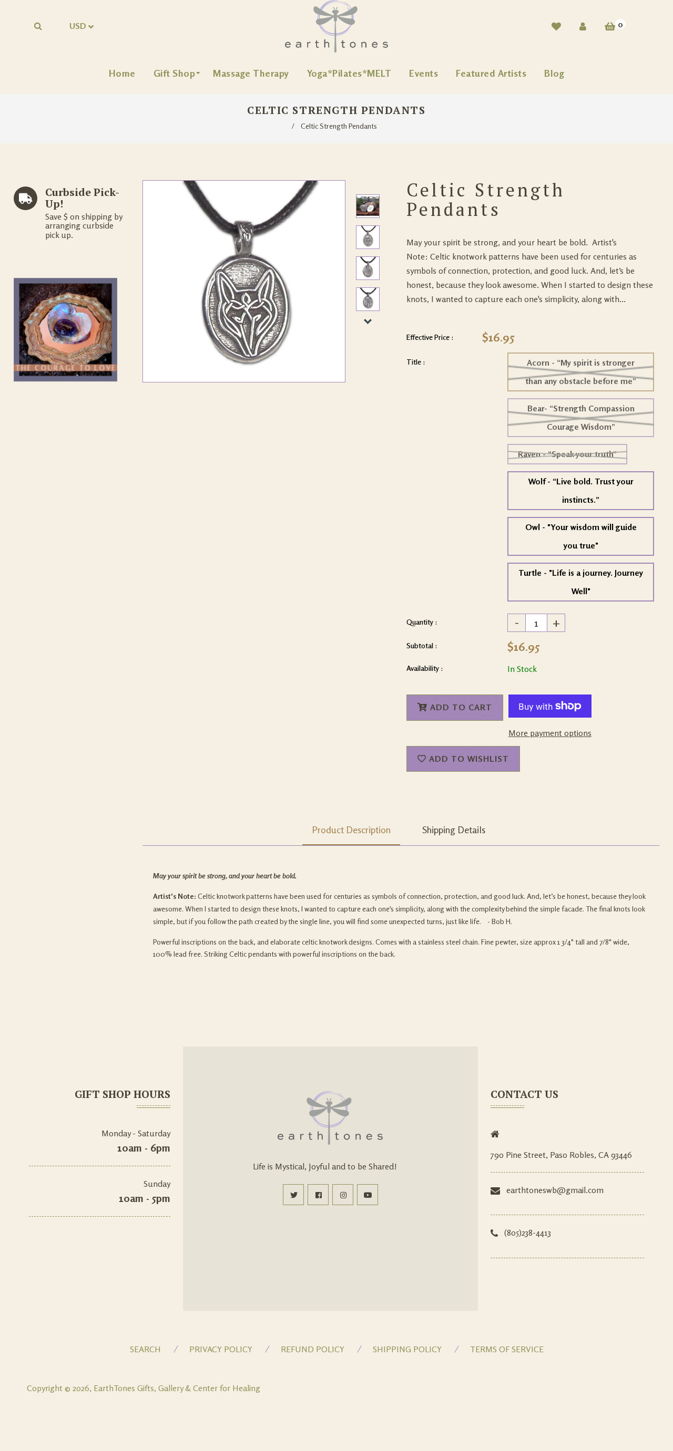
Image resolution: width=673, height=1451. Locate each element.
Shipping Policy (407, 1349)
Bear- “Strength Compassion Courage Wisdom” (581, 417)
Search (145, 1349)
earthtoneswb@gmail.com (555, 1190)
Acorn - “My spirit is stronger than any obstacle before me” (580, 371)
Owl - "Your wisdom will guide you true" (581, 536)
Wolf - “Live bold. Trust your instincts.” (581, 490)
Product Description (351, 829)
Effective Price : (430, 337)
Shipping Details (453, 829)
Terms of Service (507, 1349)
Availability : (424, 668)
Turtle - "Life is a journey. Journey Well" (580, 581)
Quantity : (421, 621)
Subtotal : (421, 645)
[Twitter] (293, 1194)
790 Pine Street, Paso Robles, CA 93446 (561, 1154)
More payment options (550, 733)
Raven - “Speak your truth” (567, 454)
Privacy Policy (220, 1349)
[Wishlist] (556, 26)
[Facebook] (318, 1194)
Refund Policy (312, 1349)
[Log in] (582, 26)
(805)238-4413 (527, 1232)
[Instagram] (342, 1194)
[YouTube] (367, 1194)
